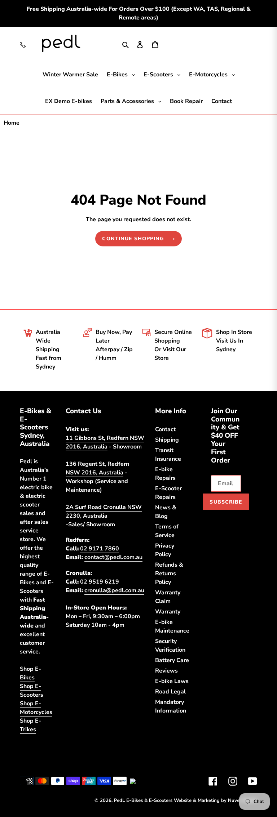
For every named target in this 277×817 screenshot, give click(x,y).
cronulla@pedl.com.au (114, 590)
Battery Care (172, 660)
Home (11, 123)
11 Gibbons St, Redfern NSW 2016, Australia (105, 442)
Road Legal (170, 692)
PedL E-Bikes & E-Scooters (143, 800)
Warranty (167, 612)
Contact (165, 429)
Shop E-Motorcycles (36, 708)
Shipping (167, 440)
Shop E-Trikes (30, 725)
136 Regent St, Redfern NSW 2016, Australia (97, 468)
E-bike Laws (172, 681)
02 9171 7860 (99, 549)
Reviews (166, 671)
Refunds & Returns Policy (169, 573)
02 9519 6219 (99, 582)
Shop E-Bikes (30, 673)
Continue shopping (133, 238)
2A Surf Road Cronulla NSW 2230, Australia (104, 511)
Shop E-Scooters (31, 690)
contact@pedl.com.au (113, 557)
